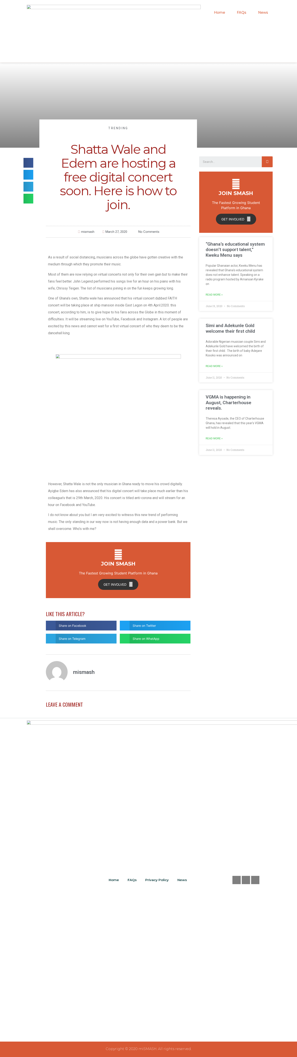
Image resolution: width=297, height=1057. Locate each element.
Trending (118, 128)
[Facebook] (236, 880)
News (263, 12)
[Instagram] (255, 880)
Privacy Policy (157, 880)
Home (219, 12)
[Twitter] (246, 880)
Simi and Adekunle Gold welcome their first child (230, 328)
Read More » (214, 294)
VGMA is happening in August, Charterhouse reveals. (228, 402)
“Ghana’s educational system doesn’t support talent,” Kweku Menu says (235, 250)
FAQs (241, 12)
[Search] (267, 161)
